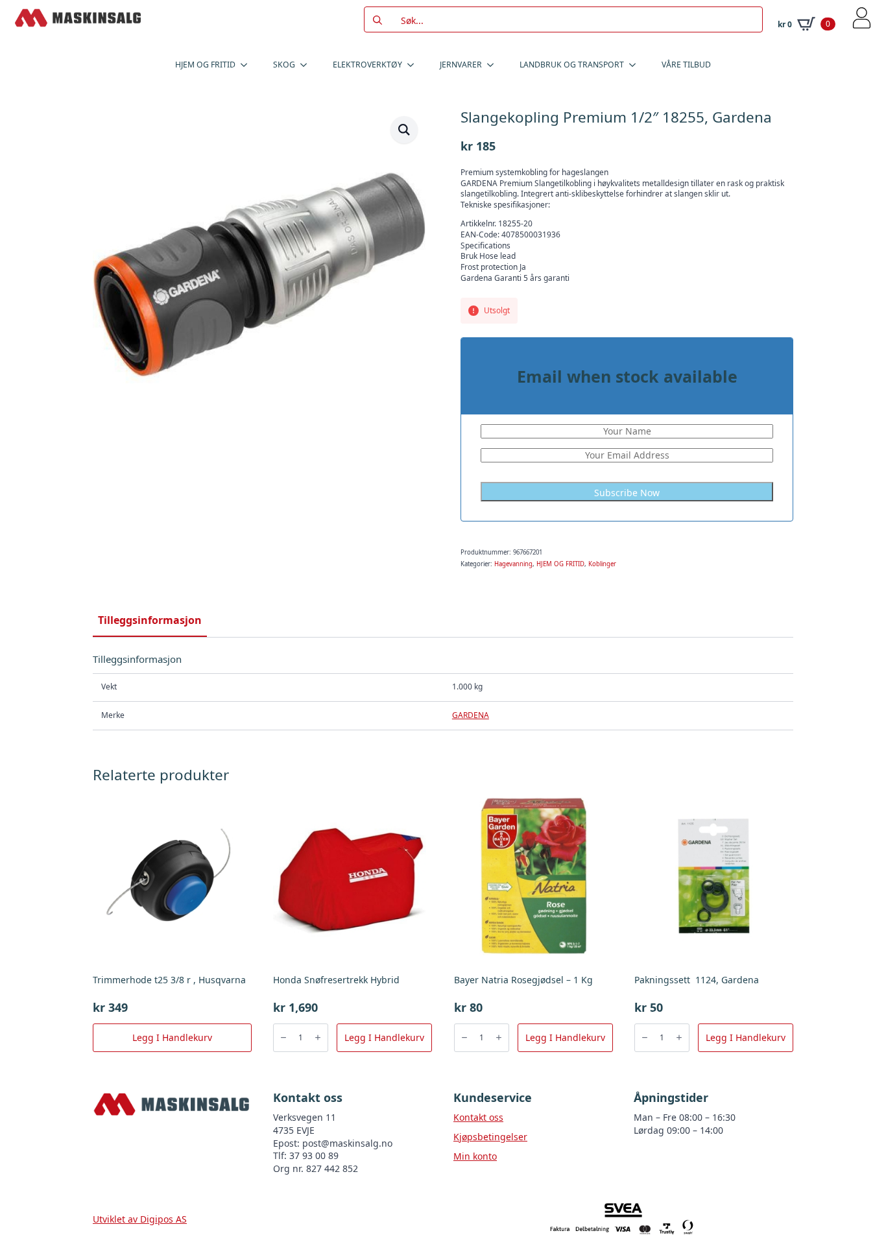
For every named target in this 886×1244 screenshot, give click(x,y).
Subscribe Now (627, 492)
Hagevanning (513, 564)
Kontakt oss (478, 1117)
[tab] (150, 620)
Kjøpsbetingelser (490, 1136)
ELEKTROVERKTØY (367, 64)
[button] (404, 129)
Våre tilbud (686, 64)
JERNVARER (461, 64)
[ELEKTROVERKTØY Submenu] (414, 65)
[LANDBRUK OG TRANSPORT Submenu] (636, 65)
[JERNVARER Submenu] (494, 65)
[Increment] (318, 1037)
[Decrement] (283, 1037)
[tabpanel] (443, 691)
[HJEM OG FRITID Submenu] (247, 65)
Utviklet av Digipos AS (140, 1219)
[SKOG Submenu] (307, 65)
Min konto (475, 1156)
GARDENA (470, 715)
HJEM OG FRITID (205, 64)
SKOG (284, 64)
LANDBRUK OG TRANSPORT (572, 64)
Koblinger (602, 564)
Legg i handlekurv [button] (172, 1037)
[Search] (377, 20)
